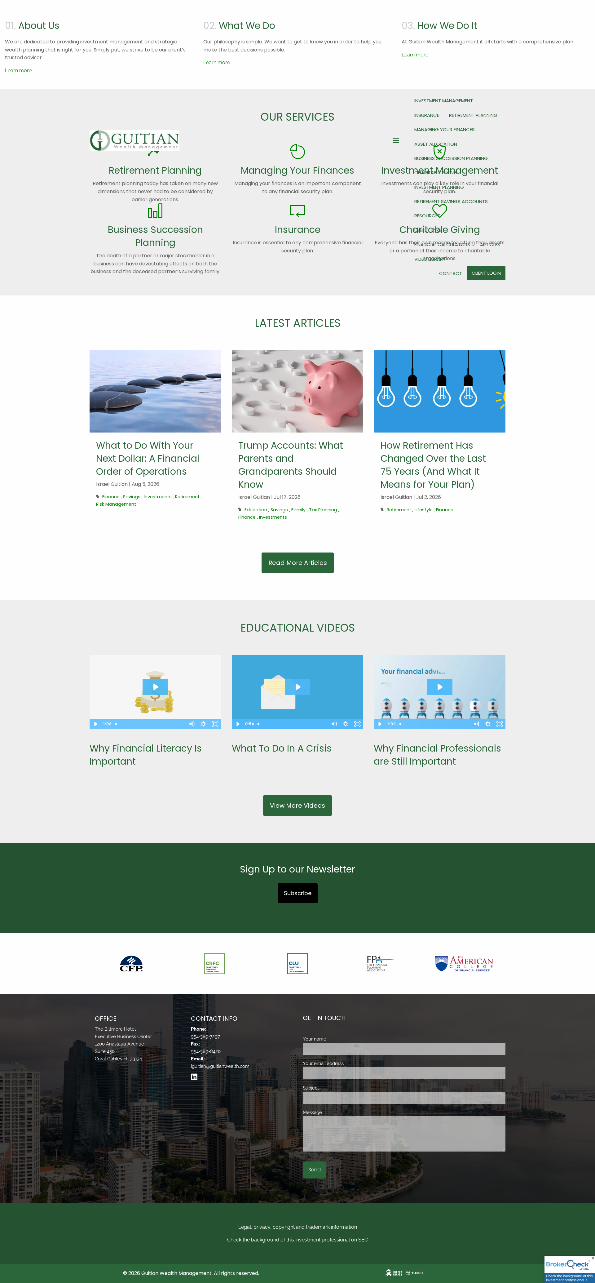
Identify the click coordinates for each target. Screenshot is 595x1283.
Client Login (486, 273)
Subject (333, 1088)
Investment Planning (439, 187)
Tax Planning (323, 510)
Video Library (430, 259)
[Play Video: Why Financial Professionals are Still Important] (439, 687)
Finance (111, 497)
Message (335, 1112)
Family (298, 510)
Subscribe (297, 893)
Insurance (426, 115)
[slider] (149, 724)
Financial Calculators (442, 244)
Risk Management (116, 504)
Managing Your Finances (444, 129)
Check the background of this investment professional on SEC (297, 1240)
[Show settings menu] (203, 724)
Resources (427, 215)
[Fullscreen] (215, 724)
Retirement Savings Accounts (451, 201)
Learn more (18, 70)
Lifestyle (424, 510)
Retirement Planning (473, 115)
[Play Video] (95, 724)
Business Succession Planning (451, 158)
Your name (337, 1039)
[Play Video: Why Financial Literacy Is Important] (155, 687)
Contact (450, 273)
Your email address (346, 1063)
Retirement (187, 497)
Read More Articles (297, 562)
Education (256, 510)
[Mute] (192, 724)
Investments (158, 497)
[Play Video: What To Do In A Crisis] (298, 687)
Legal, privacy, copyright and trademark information (297, 1227)
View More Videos (297, 805)
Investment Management (443, 100)
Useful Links (428, 230)
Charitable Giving (435, 172)
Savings (131, 497)
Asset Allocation (435, 144)
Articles (490, 244)
